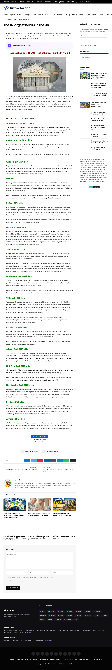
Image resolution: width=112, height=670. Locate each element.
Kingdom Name (18, 632)
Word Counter (18, 630)
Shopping (68, 619)
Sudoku (15, 640)
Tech (53, 15)
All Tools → (28, 632)
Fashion (94, 15)
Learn (79, 611)
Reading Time (51, 630)
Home (102, 15)
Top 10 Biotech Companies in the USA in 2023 (21, 470)
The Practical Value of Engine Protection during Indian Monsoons (38, 538)
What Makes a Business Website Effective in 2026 (99, 94)
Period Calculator (63, 630)
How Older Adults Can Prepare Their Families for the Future (39, 515)
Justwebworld (54, 664)
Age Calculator (8, 630)
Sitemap (73, 664)
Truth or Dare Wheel (25, 640)
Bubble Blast (7, 640)
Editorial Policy (72, 2)
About (22, 2)
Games (88, 2)
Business (60, 15)
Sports (12, 15)
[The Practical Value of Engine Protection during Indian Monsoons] (39, 527)
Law (50, 619)
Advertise (39, 2)
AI (76, 619)
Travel (40, 15)
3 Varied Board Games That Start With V (99, 135)
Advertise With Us (31, 659)
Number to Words (75, 630)
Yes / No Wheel (38, 640)
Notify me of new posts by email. (17, 581)
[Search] (107, 2)
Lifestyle (27, 15)
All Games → (48, 640)
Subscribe (85, 41)
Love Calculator (40, 630)
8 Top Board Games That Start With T (98, 149)
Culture (19, 15)
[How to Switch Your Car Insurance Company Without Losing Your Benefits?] (15, 504)
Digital (74, 15)
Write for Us (97, 659)
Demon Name (7, 632)
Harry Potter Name (98, 630)
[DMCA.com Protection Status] (94, 188)
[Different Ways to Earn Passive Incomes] (64, 527)
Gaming (81, 15)
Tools (81, 2)
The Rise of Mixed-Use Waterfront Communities (62, 515)
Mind (107, 15)
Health (47, 15)
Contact (30, 2)
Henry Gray (7, 29)
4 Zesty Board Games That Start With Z (98, 113)
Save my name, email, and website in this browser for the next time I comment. (30, 577)
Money (68, 15)
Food (34, 15)
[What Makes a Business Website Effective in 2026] (85, 95)
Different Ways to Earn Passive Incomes (64, 537)
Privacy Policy (59, 2)
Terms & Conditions (70, 659)
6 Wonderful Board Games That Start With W (99, 127)
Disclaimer (48, 2)
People (6, 15)
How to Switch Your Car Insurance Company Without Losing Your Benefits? (14, 515)
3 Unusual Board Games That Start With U (99, 142)
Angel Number (87, 630)
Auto (88, 15)
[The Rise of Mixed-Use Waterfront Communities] (64, 504)
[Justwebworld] (17, 8)
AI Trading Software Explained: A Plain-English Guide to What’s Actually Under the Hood (15, 538)
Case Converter (29, 630)
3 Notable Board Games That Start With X (99, 120)
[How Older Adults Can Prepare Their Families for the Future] (39, 504)
